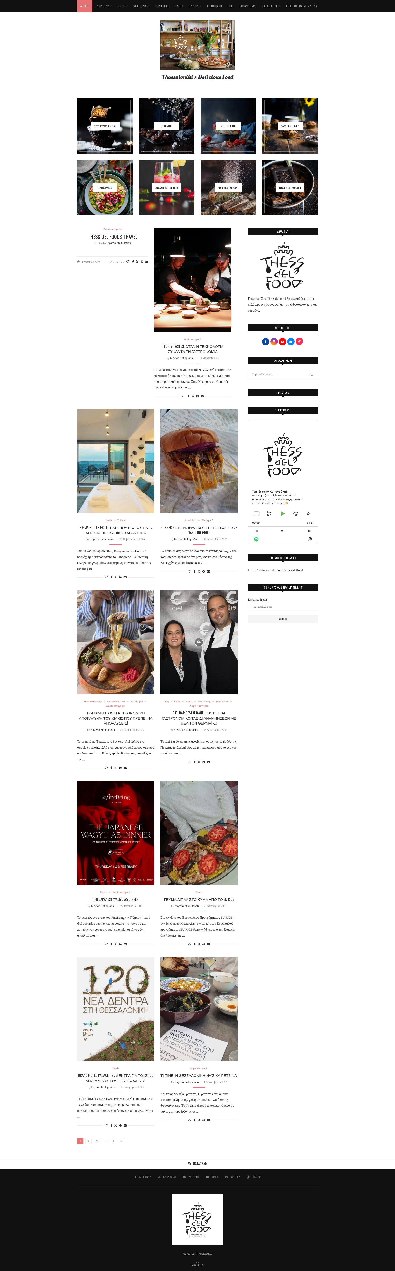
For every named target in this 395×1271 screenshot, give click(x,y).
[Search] (316, 6)
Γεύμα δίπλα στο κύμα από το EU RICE (199, 899)
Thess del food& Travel (112, 236)
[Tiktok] (309, 6)
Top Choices (162, 6)
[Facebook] (286, 6)
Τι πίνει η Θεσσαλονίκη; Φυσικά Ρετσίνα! (199, 1075)
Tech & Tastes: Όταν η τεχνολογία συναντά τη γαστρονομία (192, 348)
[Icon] (199, 642)
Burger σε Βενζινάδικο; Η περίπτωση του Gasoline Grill (199, 530)
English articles (271, 6)
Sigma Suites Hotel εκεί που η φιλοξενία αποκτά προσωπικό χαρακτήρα (116, 530)
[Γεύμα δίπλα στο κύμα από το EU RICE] (199, 833)
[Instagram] (290, 6)
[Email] (300, 6)
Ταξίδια (193, 6)
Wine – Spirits (141, 6)
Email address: (257, 600)
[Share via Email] (146, 262)
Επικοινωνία (247, 6)
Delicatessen (214, 6)
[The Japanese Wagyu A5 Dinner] (115, 833)
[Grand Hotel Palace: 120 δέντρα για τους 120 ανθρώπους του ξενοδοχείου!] (115, 1009)
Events (179, 6)
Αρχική (84, 6)
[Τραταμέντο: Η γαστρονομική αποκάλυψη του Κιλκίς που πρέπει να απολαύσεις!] (115, 642)
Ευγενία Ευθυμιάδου (119, 243)
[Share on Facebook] (133, 262)
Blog (230, 6)
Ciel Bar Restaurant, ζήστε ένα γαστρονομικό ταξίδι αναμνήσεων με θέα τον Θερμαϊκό (199, 718)
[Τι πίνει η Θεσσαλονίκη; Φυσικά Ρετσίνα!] (199, 1009)
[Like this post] (127, 262)
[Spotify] (305, 6)
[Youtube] (295, 6)
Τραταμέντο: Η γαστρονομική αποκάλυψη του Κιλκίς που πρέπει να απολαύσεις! (115, 718)
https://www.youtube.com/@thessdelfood (275, 570)
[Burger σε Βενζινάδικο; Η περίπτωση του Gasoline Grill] (199, 461)
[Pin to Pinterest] (142, 262)
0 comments (119, 262)
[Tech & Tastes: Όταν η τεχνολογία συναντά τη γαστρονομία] (192, 280)
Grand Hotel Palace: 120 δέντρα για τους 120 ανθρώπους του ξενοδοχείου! (115, 1078)
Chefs (121, 6)
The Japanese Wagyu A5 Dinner (115, 899)
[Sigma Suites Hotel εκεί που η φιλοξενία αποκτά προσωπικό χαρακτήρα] (115, 461)
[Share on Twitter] (137, 262)
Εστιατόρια (102, 6)
